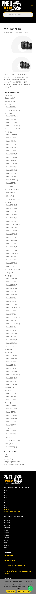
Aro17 (7, 276)
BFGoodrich (7, 523)
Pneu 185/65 (10, 141)
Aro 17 (5, 500)
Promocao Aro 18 (11, 270)
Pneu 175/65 (10, 135)
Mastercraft (9, 101)
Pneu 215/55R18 (12, 375)
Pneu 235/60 (10, 218)
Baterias (6, 457)
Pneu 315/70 (10, 314)
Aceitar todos (11, 591)
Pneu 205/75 (10, 263)
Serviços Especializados (12, 462)
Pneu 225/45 (10, 282)
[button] (30, 588)
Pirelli (7, 437)
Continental (9, 193)
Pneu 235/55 (10, 304)
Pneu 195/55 (10, 151)
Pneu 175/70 (10, 116)
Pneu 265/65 (10, 311)
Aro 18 (5, 502)
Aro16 (7, 202)
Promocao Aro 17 (11, 199)
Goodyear (8, 98)
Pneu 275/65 (10, 327)
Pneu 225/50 (10, 285)
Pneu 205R (10, 266)
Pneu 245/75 (10, 257)
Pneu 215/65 (10, 205)
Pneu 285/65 (10, 368)
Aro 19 (5, 505)
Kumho (7, 350)
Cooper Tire (7, 525)
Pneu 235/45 (10, 378)
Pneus (6, 96)
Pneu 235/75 (10, 183)
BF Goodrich (9, 346)
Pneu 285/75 (10, 260)
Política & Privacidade (24, 591)
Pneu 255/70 (10, 208)
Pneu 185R (10, 425)
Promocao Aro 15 (11, 129)
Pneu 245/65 (10, 301)
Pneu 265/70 (10, 234)
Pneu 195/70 (10, 154)
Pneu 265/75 (10, 244)
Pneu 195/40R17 (12, 324)
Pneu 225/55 (10, 381)
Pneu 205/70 (10, 167)
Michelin (8, 196)
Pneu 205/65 (10, 170)
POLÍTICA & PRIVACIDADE (12, 511)
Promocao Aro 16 (11, 190)
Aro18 (7, 353)
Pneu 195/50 (10, 173)
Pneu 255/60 (10, 355)
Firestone (8, 388)
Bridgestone (9, 186)
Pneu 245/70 (10, 228)
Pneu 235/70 (10, 211)
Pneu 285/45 (10, 397)
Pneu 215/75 (10, 177)
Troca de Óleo (8, 459)
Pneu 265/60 (10, 358)
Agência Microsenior (12, 32)
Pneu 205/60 (10, 164)
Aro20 (7, 428)
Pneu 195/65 (10, 160)
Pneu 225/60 (10, 365)
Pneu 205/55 (10, 237)
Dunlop (7, 273)
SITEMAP (6, 509)
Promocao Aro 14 (11, 110)
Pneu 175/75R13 (12, 126)
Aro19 (7, 391)
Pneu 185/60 (10, 138)
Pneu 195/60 (10, 157)
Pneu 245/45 (10, 337)
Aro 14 (5, 492)
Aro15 (7, 132)
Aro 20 (5, 507)
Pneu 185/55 (10, 144)
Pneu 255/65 (10, 330)
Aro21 (7, 104)
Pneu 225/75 (10, 215)
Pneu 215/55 (10, 340)
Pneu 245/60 (10, 362)
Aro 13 (5, 490)
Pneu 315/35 (10, 434)
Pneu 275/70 (10, 291)
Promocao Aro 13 (11, 440)
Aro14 (7, 403)
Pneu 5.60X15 (11, 180)
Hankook (6, 537)
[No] (34, 586)
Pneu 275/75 (10, 298)
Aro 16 (5, 497)
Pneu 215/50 (10, 333)
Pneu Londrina (9, 447)
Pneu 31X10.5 (11, 147)
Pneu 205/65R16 (12, 224)
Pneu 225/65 (10, 288)
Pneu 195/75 (10, 221)
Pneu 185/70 (10, 122)
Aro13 (7, 113)
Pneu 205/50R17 (12, 317)
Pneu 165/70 (10, 119)
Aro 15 (5, 495)
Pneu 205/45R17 (12, 308)
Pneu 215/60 (10, 278)
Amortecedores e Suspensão (14, 464)
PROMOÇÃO (8, 444)
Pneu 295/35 (10, 107)
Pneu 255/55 (10, 400)
